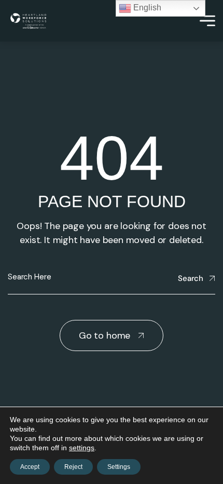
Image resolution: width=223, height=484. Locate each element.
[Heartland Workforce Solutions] (28, 21)
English (146, 7)
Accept (29, 466)
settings (81, 447)
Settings (118, 466)
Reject (73, 466)
